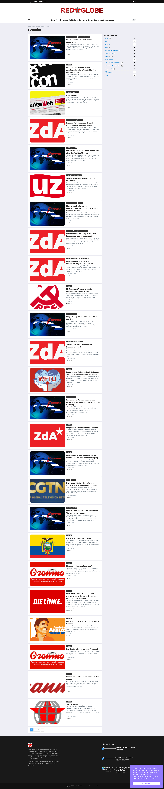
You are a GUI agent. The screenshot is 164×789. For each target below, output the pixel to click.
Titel (106, 75)
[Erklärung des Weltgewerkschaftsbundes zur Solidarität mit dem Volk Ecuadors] (47, 380)
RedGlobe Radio (75, 20)
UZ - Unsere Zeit (77, 175)
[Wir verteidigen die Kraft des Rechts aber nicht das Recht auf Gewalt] (47, 158)
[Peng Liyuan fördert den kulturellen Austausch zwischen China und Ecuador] (47, 491)
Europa (107, 56)
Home (53, 20)
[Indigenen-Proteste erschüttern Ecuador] (47, 435)
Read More (69, 54)
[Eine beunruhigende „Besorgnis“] (47, 574)
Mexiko (80, 37)
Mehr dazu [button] (153, 778)
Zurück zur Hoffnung (74, 705)
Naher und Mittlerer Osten (113, 66)
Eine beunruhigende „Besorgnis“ (79, 566)
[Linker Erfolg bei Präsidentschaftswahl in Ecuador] (47, 629)
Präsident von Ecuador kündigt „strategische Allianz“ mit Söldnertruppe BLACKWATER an (82, 70)
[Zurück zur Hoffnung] (47, 712)
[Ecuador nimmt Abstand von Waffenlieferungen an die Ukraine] (47, 269)
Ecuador (69, 37)
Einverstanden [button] (146, 783)
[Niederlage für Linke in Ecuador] (47, 546)
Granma (75, 37)
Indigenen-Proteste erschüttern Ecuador (82, 428)
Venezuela (86, 37)
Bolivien (69, 507)
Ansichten (108, 44)
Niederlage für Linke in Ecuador (78, 538)
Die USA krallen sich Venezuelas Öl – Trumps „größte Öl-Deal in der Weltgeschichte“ (125, 769)
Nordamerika (109, 69)
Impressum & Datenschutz (104, 20)
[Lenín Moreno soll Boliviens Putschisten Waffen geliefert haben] (47, 518)
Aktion (107, 41)
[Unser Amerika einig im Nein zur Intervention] (47, 47)
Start (29, 26)
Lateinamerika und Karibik (38, 26)
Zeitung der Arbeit (77, 120)
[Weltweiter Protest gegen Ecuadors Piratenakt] (47, 186)
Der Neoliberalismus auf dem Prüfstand (82, 649)
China (68, 480)
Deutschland (109, 53)
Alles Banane (71, 95)
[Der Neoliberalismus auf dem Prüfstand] (47, 657)
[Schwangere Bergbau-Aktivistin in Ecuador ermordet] (47, 352)
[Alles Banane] (47, 103)
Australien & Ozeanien (111, 50)
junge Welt (75, 92)
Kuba (74, 397)
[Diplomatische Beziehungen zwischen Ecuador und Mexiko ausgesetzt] (47, 241)
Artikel (58, 20)
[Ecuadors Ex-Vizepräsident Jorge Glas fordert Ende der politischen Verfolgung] (47, 463)
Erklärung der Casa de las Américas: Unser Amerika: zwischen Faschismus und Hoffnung (83, 402)
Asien (106, 47)
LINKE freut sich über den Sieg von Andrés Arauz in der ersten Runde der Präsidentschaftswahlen (81, 596)
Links (85, 20)
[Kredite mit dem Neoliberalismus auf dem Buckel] (47, 684)
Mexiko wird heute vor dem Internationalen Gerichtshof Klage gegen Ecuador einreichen (82, 208)
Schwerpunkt (109, 72)
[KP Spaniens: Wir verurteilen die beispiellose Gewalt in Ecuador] (47, 297)
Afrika (106, 38)
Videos (65, 20)
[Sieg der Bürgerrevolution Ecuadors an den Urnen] (47, 324)
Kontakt (90, 20)
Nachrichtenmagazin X (93, 786)
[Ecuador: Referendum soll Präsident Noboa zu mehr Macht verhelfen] (47, 130)
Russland (75, 258)
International (109, 60)
